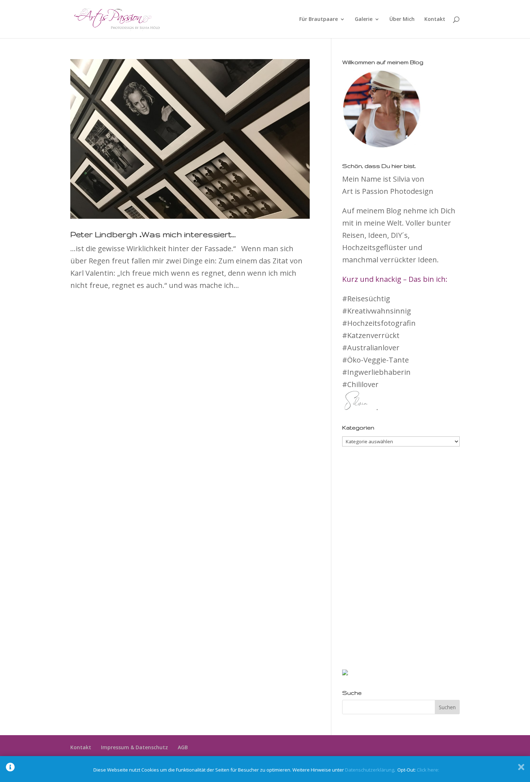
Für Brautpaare (318, 19)
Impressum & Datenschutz (134, 747)
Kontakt (434, 19)
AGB (183, 747)
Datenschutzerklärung (369, 770)
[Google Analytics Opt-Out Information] (10, 769)
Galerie (363, 19)
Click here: (428, 770)
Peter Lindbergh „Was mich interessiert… (153, 234)
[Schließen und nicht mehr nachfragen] (521, 769)
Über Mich (402, 19)
